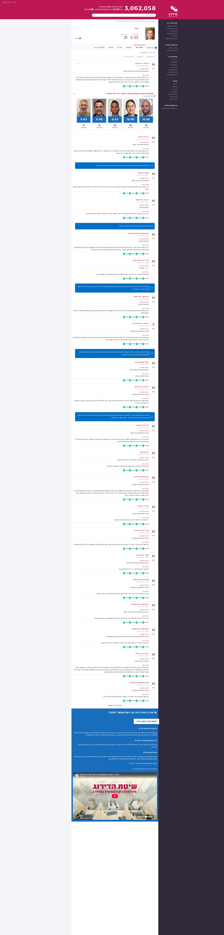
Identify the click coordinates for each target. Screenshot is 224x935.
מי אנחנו (174, 60)
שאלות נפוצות (173, 70)
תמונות (175, 36)
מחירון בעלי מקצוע (171, 39)
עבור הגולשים (173, 48)
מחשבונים (174, 92)
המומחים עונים (172, 94)
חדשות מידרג (173, 65)
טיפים (175, 84)
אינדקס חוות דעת (172, 34)
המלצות (174, 87)
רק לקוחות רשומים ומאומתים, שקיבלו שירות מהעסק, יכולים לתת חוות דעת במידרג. (123, 165)
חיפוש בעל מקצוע (171, 26)
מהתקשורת (173, 62)
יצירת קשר (174, 67)
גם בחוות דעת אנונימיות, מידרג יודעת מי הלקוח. (134, 226)
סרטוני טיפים (173, 99)
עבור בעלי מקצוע (172, 50)
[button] (73, 114)
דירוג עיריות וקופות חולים (169, 108)
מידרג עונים (173, 97)
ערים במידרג (173, 31)
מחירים (175, 89)
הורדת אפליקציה (172, 28)
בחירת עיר (148, 96)
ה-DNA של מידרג (171, 75)
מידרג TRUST (172, 72)
